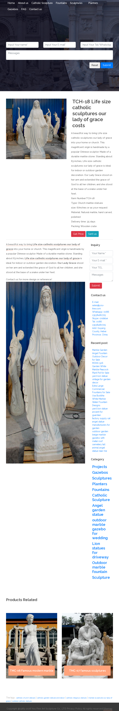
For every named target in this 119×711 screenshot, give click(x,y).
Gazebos (13, 9)
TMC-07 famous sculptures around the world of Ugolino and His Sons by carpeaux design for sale (87, 672)
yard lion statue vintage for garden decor (101, 379)
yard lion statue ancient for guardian (100, 411)
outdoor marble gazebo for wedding (100, 529)
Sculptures (76, 3)
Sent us (92, 233)
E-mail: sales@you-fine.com (98, 305)
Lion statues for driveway (100, 550)
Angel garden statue (98, 510)
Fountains (61, 3)
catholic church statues (25, 698)
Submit (107, 65)
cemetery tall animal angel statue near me (99, 447)
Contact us (35, 9)
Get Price (78, 233)
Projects (99, 467)
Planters (93, 3)
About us (23, 3)
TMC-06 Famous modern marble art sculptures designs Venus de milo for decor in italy (31, 672)
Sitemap (107, 708)
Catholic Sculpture (42, 3)
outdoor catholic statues (22, 701)
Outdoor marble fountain (99, 567)
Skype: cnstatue (100, 318)
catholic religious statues (76, 698)
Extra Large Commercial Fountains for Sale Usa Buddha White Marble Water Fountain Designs (101, 396)
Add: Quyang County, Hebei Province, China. (100, 331)
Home (11, 3)
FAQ (23, 9)
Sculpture (101, 577)
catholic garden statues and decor (51, 698)
